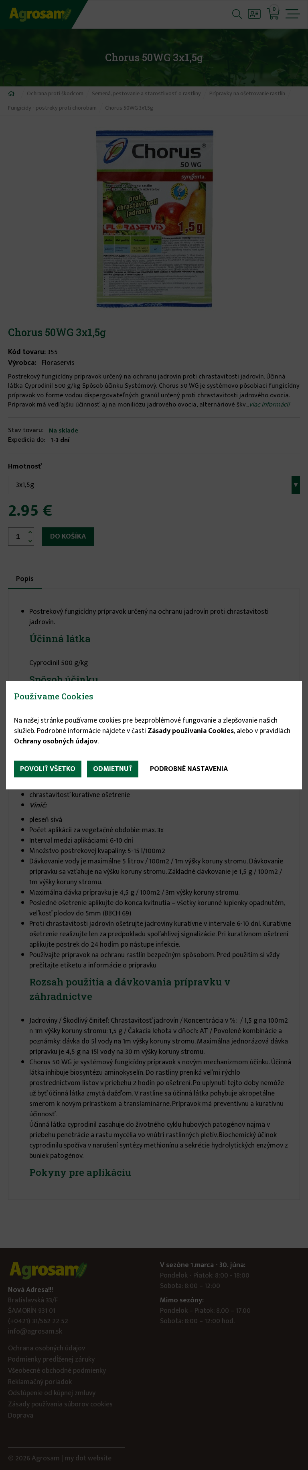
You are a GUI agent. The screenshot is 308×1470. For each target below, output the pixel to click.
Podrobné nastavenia (189, 769)
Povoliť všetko (47, 769)
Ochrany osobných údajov (55, 741)
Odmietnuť (112, 769)
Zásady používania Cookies (191, 731)
